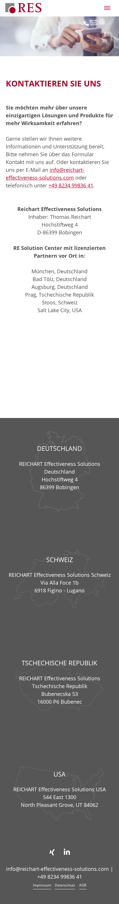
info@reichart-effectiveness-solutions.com (57, 868)
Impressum (42, 885)
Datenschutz (65, 885)
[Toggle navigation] (107, 8)
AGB (82, 885)
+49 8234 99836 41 (71, 185)
